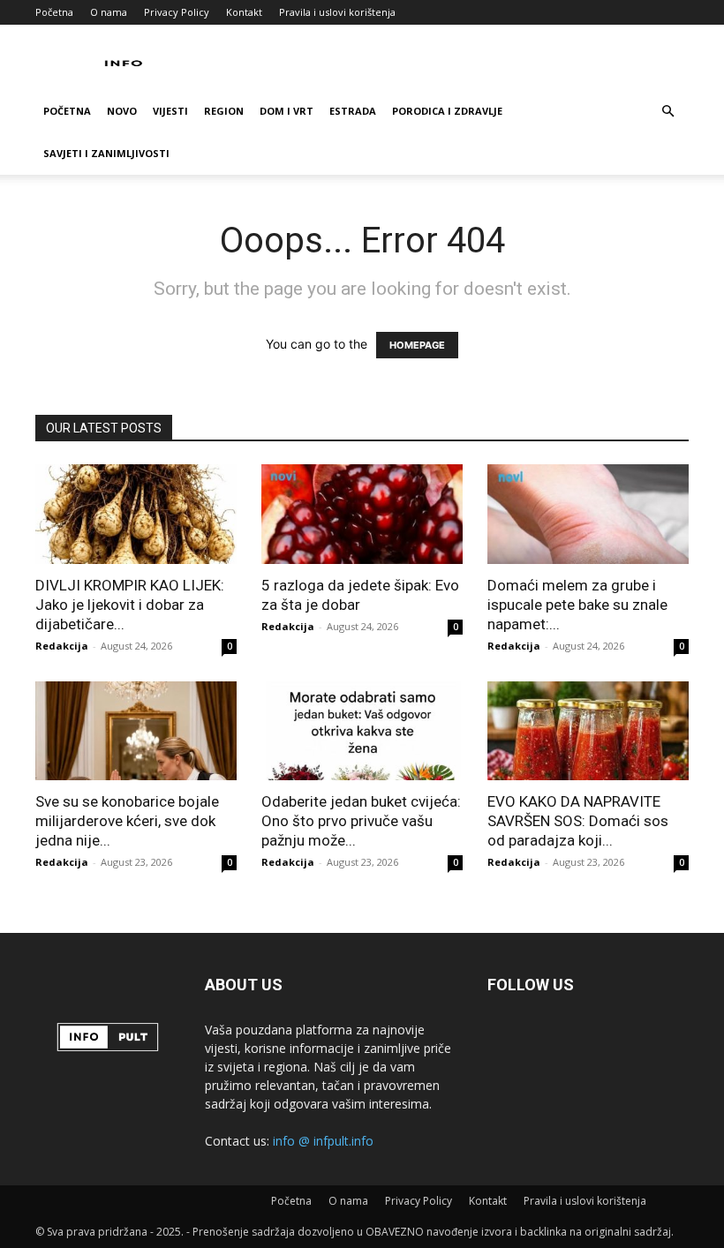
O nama (108, 12)
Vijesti (170, 110)
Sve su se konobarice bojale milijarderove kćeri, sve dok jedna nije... (127, 821)
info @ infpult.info (323, 1140)
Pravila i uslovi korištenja (337, 12)
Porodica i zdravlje (447, 110)
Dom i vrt (286, 110)
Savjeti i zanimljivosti (106, 153)
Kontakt (244, 12)
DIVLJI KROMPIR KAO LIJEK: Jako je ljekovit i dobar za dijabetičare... (129, 604)
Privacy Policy (176, 12)
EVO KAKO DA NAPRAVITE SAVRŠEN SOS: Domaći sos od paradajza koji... (577, 821)
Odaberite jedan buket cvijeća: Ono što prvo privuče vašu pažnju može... (361, 821)
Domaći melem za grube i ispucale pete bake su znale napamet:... (577, 604)
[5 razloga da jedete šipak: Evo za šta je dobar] (362, 514)
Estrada (352, 110)
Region (224, 110)
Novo (122, 110)
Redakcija (61, 645)
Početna (54, 12)
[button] (667, 111)
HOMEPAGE (417, 345)
